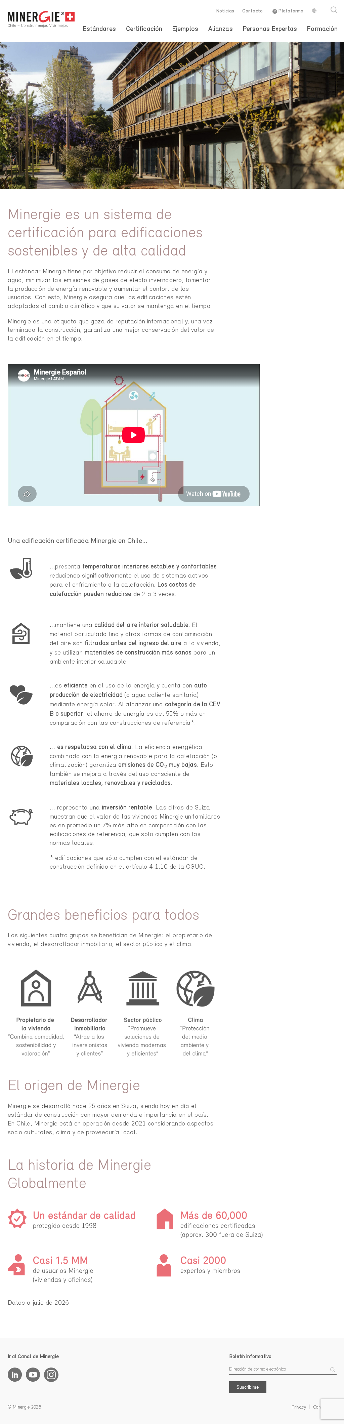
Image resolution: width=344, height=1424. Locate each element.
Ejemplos (185, 29)
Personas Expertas (270, 29)
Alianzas (220, 29)
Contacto (252, 11)
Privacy (299, 1407)
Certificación (144, 29)
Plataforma (290, 11)
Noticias (225, 11)
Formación (322, 29)
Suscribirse (247, 1387)
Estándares (99, 29)
